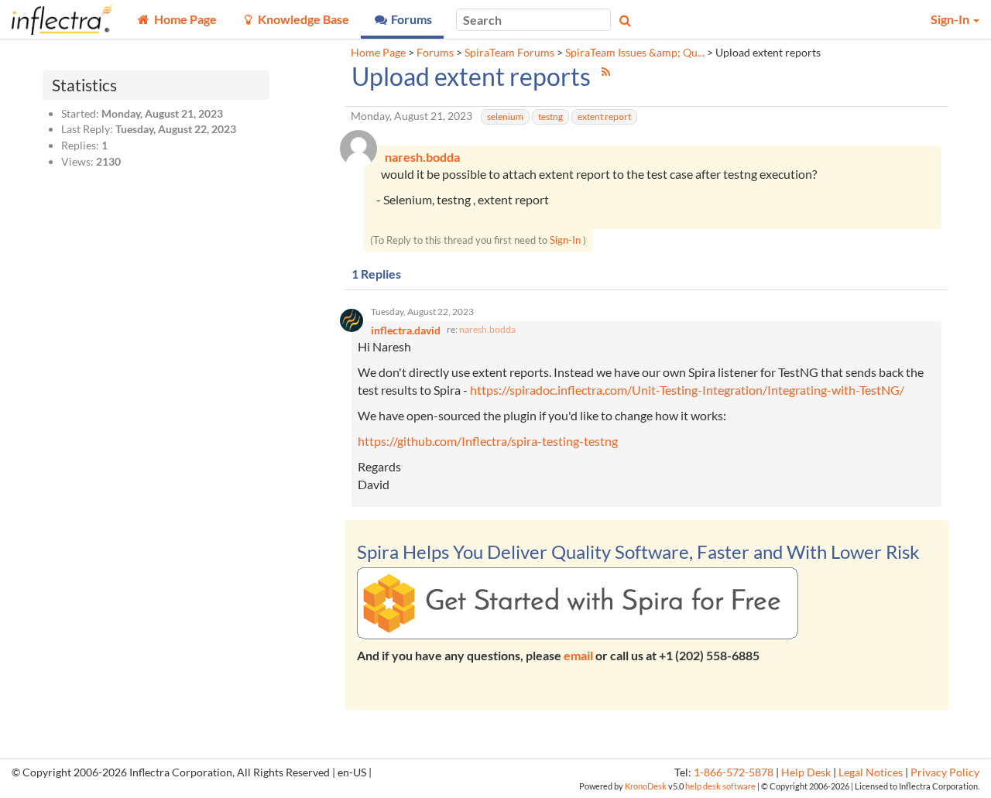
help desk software (720, 786)
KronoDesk (646, 786)
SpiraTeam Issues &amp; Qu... (635, 52)
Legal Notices (870, 772)
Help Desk (806, 772)
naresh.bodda (487, 329)
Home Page (378, 52)
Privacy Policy (944, 772)
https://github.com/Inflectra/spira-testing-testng (488, 440)
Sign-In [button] (951, 19)
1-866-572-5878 (733, 772)
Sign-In (565, 240)
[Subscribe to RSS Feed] (606, 71)
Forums (435, 52)
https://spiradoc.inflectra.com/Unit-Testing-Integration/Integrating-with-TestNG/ (687, 389)
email (578, 655)
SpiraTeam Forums (509, 52)
